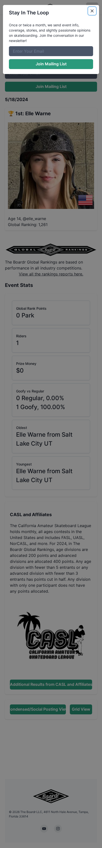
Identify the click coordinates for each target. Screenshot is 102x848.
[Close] (92, 11)
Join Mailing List (51, 63)
